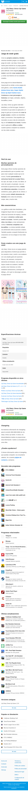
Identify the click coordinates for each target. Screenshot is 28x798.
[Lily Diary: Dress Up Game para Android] (3, 11)
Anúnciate (4, 767)
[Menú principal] (26, 1)
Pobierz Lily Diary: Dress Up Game (11, 390)
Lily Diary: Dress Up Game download (11, 393)
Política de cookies (20, 765)
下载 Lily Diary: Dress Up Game (10, 398)
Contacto (3, 764)
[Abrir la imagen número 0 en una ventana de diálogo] (8, 292)
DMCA (16, 774)
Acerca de (4, 761)
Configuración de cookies (19, 778)
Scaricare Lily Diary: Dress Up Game (11, 396)
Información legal (19, 771)
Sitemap (3, 770)
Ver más (14, 707)
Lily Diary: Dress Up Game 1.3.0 (10, 703)
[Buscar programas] (23, 1)
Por (10, 12)
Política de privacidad (21, 768)
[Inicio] (1, 5)
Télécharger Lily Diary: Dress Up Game (12, 401)
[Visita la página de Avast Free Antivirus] (14, 18)
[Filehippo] (5, 1)
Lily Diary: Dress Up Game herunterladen (12, 383)
